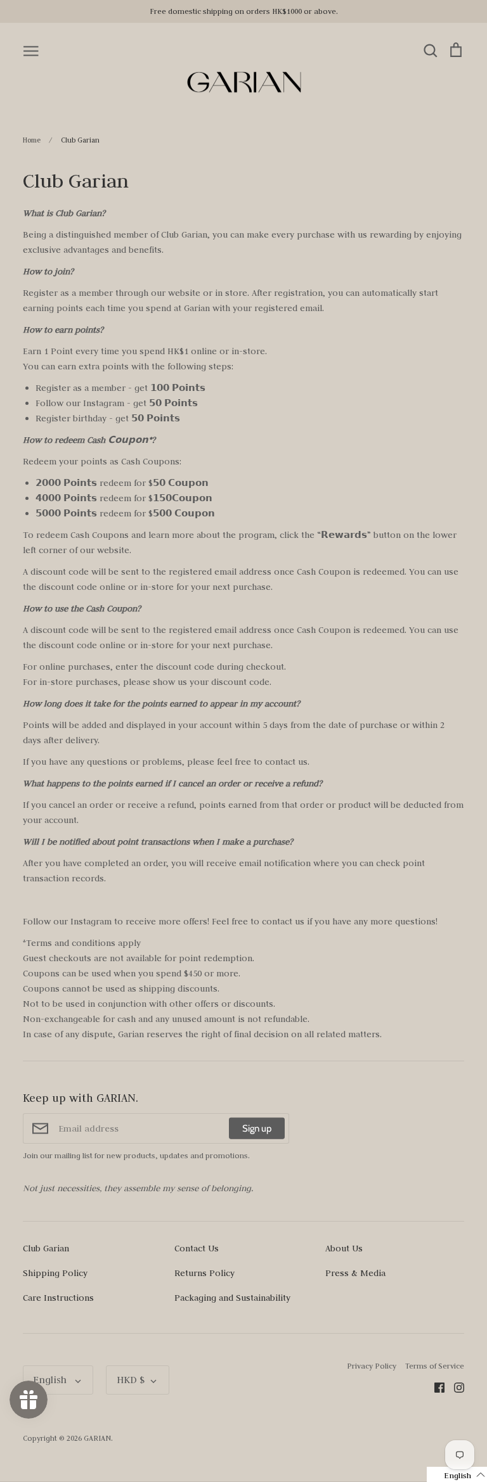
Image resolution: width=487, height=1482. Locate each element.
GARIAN (97, 1438)
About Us (344, 1248)
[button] (457, 1474)
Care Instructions (58, 1297)
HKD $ (131, 1380)
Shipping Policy (55, 1273)
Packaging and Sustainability (232, 1297)
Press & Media (355, 1273)
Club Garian (46, 1248)
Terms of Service (434, 1365)
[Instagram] (454, 1387)
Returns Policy (204, 1273)
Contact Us (196, 1248)
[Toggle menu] (31, 50)
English (51, 1380)
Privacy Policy (371, 1365)
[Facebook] (435, 1387)
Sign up (256, 1128)
